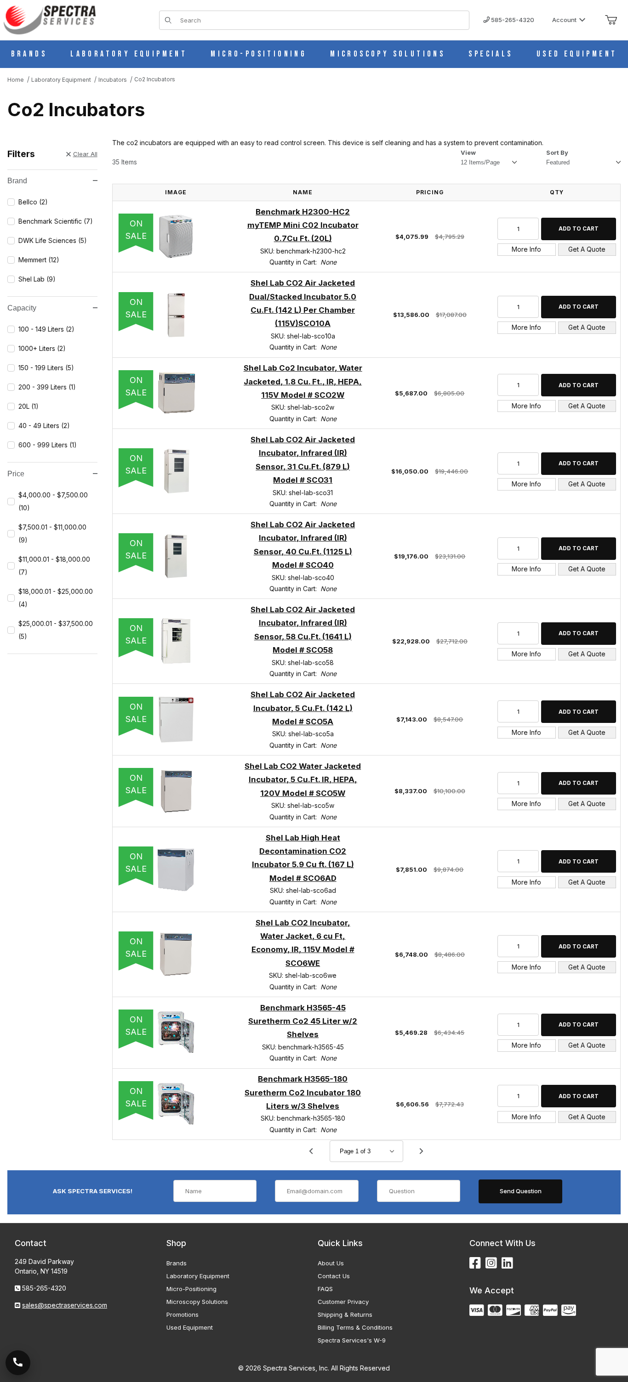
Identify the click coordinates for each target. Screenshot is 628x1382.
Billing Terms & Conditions (355, 1327)
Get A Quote (586, 249)
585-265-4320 (512, 19)
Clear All (85, 154)
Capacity (21, 308)
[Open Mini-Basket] (611, 20)
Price (15, 474)
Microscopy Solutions (197, 1301)
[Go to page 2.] (422, 1151)
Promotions (182, 1314)
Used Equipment (189, 1327)
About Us (331, 1263)
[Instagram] (491, 1263)
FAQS (325, 1288)
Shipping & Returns (345, 1314)
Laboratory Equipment (197, 1276)
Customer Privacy (343, 1301)
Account (564, 19)
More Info (526, 249)
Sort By (557, 152)
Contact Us (334, 1276)
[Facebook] (475, 1263)
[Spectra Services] (50, 19)
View (468, 152)
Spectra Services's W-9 (352, 1340)
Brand (17, 181)
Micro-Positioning (191, 1288)
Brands (176, 1263)
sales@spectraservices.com (64, 1305)
